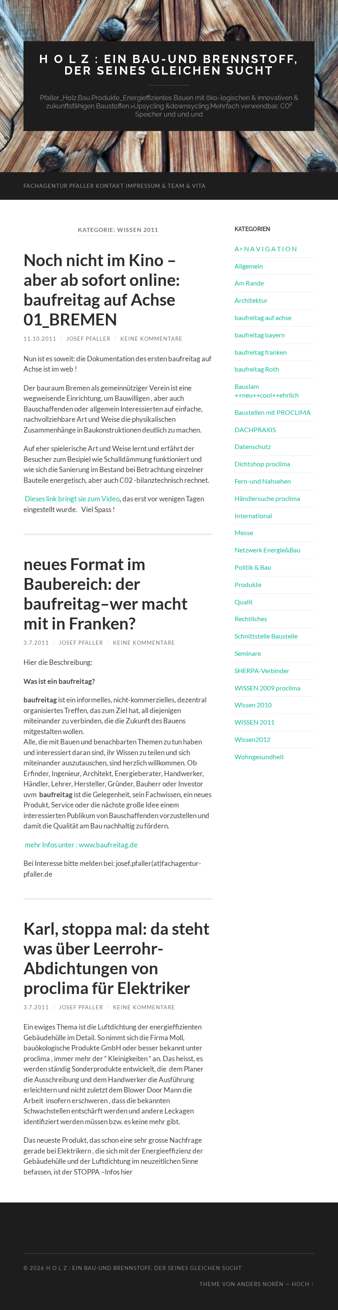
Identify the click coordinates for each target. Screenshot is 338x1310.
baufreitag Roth (257, 369)
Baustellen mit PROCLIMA (273, 412)
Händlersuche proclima (267, 498)
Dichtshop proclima (262, 464)
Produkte (248, 584)
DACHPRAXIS (255, 429)
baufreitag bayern (260, 335)
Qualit (244, 602)
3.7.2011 (36, 642)
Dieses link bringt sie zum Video (71, 498)
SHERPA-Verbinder (262, 670)
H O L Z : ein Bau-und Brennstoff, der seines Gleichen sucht (169, 64)
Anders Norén (260, 1284)
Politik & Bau (253, 567)
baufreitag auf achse (263, 317)
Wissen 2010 (253, 705)
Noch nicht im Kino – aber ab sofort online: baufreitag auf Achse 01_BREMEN (101, 289)
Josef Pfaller (88, 338)
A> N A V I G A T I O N (266, 249)
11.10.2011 (39, 338)
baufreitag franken (261, 352)
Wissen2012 (252, 739)
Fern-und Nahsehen (263, 481)
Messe (244, 532)
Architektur (251, 300)
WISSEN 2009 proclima (267, 688)
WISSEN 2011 (255, 722)
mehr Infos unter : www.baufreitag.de (80, 844)
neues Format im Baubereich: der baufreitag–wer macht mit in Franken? (105, 593)
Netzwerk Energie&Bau (267, 550)
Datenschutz (253, 446)
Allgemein (249, 266)
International (253, 515)
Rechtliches (251, 618)
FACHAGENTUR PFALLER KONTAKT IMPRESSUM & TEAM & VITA (114, 185)
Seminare (248, 653)
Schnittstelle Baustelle (266, 636)
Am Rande (249, 283)
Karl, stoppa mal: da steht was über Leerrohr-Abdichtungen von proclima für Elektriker (116, 958)
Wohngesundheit (259, 756)
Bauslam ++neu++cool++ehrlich (267, 390)
